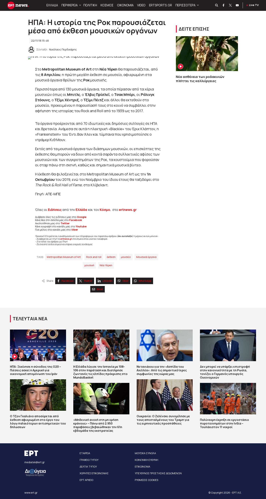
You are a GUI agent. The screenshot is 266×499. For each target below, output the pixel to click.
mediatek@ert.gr (34, 462)
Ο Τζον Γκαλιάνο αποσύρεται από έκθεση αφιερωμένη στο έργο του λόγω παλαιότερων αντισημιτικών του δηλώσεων (38, 421)
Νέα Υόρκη (106, 265)
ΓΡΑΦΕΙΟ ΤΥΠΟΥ (89, 460)
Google (81, 217)
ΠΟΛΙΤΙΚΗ (90, 5)
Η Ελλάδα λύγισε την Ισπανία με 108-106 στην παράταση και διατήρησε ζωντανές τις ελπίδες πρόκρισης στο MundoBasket (100, 372)
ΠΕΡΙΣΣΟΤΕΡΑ (185, 5)
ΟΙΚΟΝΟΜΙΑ (125, 5)
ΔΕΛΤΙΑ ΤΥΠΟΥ (88, 466)
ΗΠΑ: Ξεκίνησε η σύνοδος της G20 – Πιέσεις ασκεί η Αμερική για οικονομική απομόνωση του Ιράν (35, 370)
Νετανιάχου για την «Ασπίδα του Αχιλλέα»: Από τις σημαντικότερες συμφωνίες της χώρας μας (162, 370)
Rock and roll (93, 257)
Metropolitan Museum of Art (64, 257)
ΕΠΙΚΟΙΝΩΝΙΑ (142, 466)
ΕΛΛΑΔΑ (52, 5)
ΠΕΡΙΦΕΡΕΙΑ (70, 5)
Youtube (81, 226)
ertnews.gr (66, 238)
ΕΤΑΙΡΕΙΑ (85, 453)
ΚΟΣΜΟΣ (107, 5)
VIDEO (141, 5)
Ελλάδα (81, 209)
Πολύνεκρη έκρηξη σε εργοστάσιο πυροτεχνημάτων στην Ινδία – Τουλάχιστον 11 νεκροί (224, 423)
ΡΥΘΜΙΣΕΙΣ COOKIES (146, 480)
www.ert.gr (30, 492)
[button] (80, 5)
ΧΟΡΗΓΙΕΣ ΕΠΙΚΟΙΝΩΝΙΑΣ (94, 473)
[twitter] (230, 5)
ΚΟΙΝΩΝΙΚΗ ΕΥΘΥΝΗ (146, 460)
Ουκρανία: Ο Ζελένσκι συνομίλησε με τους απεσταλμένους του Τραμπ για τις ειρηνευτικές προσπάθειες (163, 419)
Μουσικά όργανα (146, 257)
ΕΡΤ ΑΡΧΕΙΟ (86, 480)
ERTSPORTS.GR (160, 5)
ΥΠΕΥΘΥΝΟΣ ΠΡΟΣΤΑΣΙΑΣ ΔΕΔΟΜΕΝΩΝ (158, 473)
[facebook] (223, 5)
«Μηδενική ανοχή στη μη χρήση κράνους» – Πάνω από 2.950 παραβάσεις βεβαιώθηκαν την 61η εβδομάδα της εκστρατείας (97, 425)
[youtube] (237, 5)
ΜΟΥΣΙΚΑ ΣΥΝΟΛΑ (145, 453)
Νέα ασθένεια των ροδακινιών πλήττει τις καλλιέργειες (200, 79)
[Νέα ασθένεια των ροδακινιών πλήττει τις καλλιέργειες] (207, 53)
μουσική (89, 265)
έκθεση (111, 257)
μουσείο (126, 257)
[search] (216, 5)
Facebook (75, 220)
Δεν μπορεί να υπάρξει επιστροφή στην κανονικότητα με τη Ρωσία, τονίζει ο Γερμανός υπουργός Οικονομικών (225, 372)
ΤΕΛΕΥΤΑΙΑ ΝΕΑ (30, 318)
